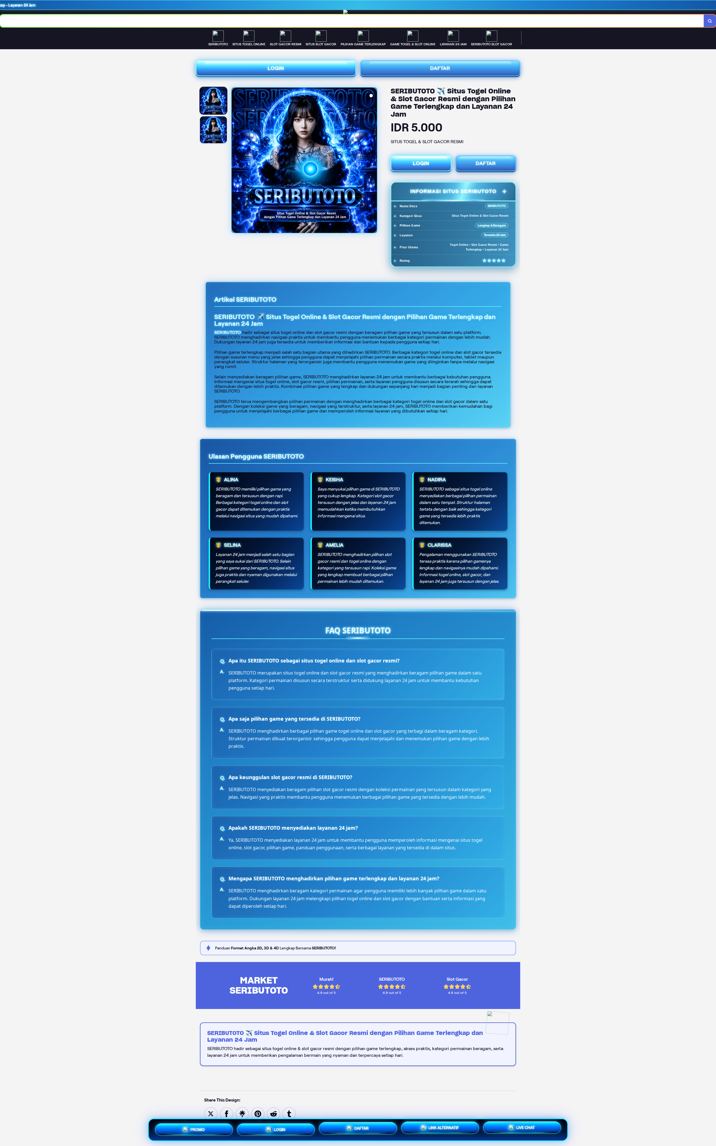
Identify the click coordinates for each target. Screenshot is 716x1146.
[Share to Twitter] (211, 1113)
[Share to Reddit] (273, 1113)
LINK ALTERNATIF (443, 1127)
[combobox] (352, 21)
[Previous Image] (236, 161)
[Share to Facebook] (226, 1113)
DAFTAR (440, 68)
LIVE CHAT (525, 1128)
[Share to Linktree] (242, 1113)
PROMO (197, 1129)
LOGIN (276, 68)
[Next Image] (372, 161)
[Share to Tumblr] (289, 1113)
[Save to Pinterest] (258, 1113)
